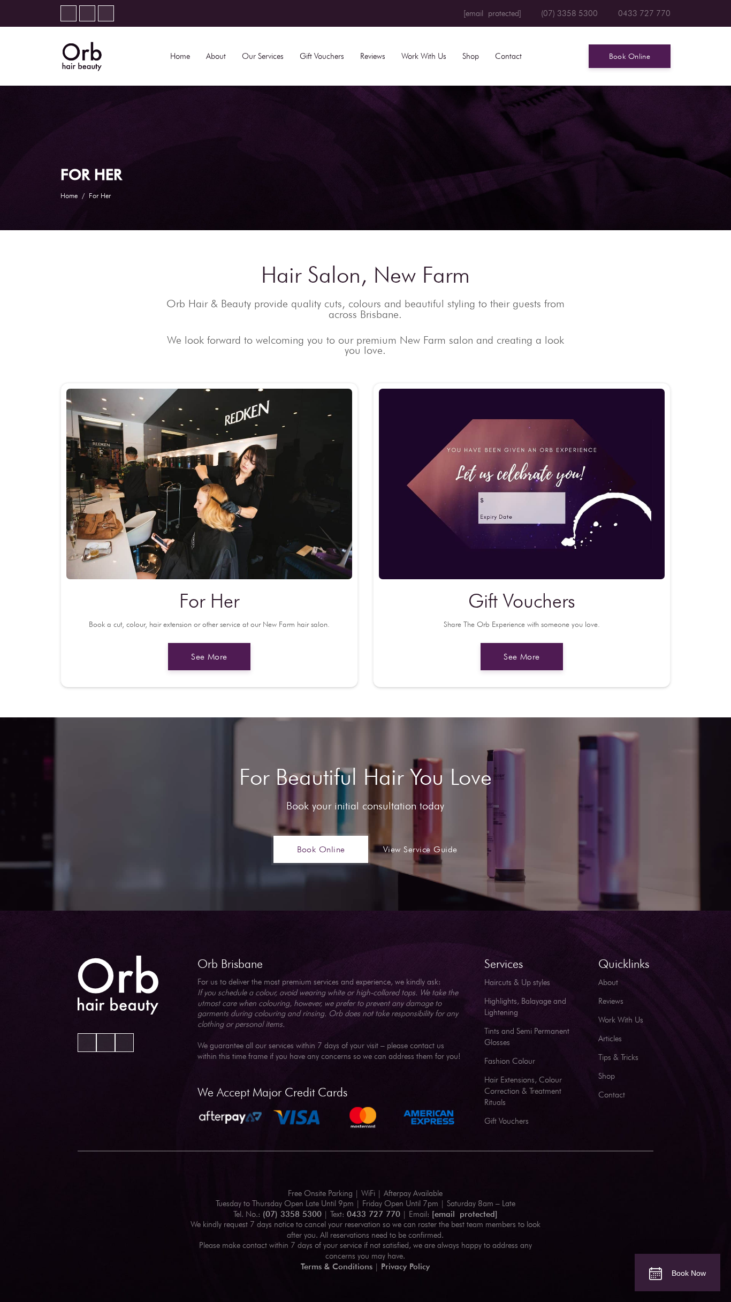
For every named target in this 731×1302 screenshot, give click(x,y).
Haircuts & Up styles (517, 982)
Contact (611, 1095)
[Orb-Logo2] (81, 56)
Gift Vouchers (506, 1121)
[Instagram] (106, 13)
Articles (610, 1038)
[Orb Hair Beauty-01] (118, 985)
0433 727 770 (373, 1214)
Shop (606, 1076)
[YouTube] (87, 13)
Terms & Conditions (336, 1266)
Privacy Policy (405, 1266)
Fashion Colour (509, 1061)
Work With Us (620, 1020)
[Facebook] (68, 13)
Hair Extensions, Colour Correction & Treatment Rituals (523, 1091)
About (608, 982)
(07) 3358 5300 (292, 1214)
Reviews (610, 1001)
